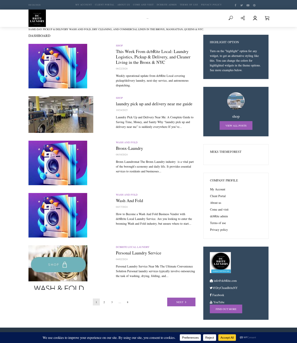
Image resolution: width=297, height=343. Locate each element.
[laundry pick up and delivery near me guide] (68, 114)
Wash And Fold (127, 142)
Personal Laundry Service (138, 253)
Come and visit (143, 4)
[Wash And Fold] (68, 215)
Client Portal (104, 4)
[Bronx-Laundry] (68, 163)
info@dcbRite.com (225, 281)
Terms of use (189, 4)
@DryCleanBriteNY (225, 288)
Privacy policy (211, 4)
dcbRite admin (167, 4)
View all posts (236, 125)
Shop (119, 45)
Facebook (218, 295)
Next (179, 302)
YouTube (218, 302)
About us (123, 4)
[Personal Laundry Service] (68, 267)
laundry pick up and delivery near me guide (154, 103)
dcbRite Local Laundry (133, 247)
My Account (83, 4)
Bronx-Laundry (129, 148)
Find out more (226, 309)
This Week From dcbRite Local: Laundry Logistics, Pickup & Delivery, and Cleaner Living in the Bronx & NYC (153, 57)
